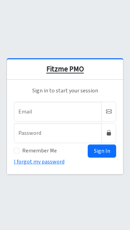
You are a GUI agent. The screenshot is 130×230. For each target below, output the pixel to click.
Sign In (102, 151)
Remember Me (39, 150)
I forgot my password (39, 162)
